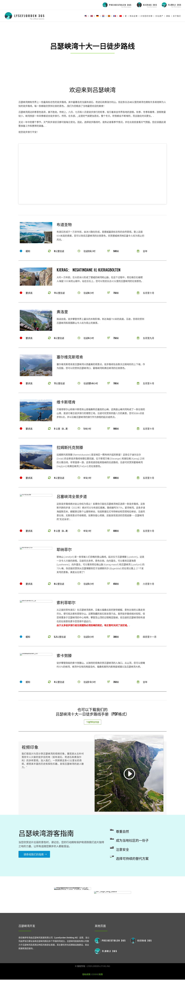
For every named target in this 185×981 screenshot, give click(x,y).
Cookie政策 (97, 974)
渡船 (168, 16)
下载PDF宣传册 (92, 722)
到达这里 (134, 16)
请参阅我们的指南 (34, 854)
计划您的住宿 (146, 16)
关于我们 (177, 16)
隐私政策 (86, 974)
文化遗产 (159, 16)
